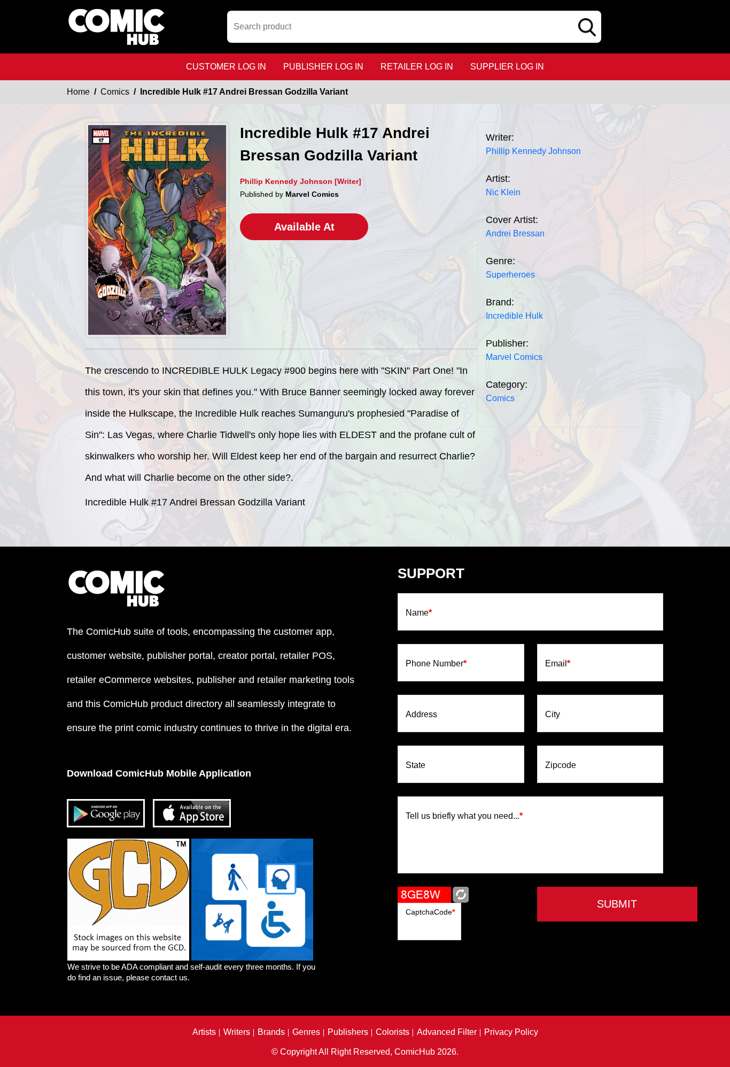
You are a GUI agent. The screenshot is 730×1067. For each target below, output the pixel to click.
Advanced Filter (447, 1032)
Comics (114, 91)
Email (557, 663)
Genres (306, 1032)
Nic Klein (503, 192)
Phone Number (436, 663)
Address (421, 714)
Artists (204, 1032)
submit (617, 904)
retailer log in (416, 66)
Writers (236, 1032)
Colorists (392, 1032)
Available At (304, 227)
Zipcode (560, 765)
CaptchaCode (430, 912)
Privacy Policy (511, 1032)
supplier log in (507, 66)
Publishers (348, 1032)
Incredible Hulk (514, 315)
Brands (271, 1032)
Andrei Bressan (515, 233)
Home (78, 91)
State (415, 765)
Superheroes (510, 274)
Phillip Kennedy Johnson (533, 151)
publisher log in (323, 66)
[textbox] (414, 27)
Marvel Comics (514, 357)
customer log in (226, 66)
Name (419, 613)
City (552, 714)
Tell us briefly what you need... (464, 816)
